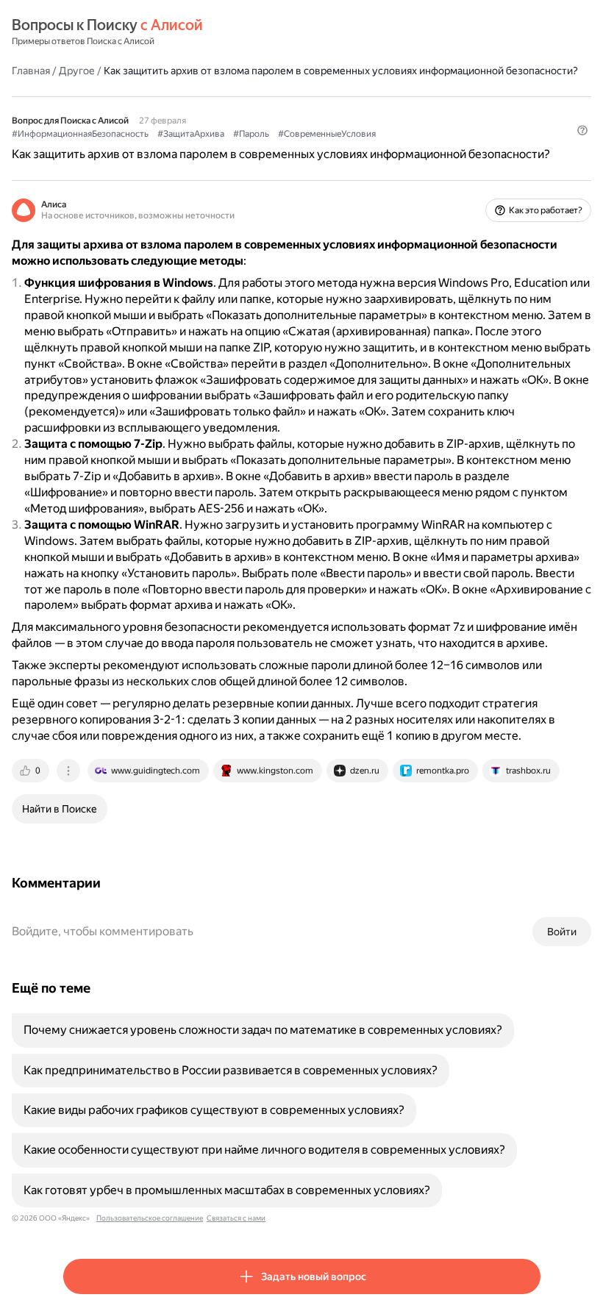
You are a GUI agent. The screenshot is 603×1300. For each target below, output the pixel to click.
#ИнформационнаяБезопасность (80, 134)
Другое (77, 70)
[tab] (31, 770)
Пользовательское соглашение (149, 1218)
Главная (31, 70)
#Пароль (251, 134)
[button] (582, 130)
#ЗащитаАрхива (190, 134)
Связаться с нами (236, 1218)
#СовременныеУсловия (327, 134)
